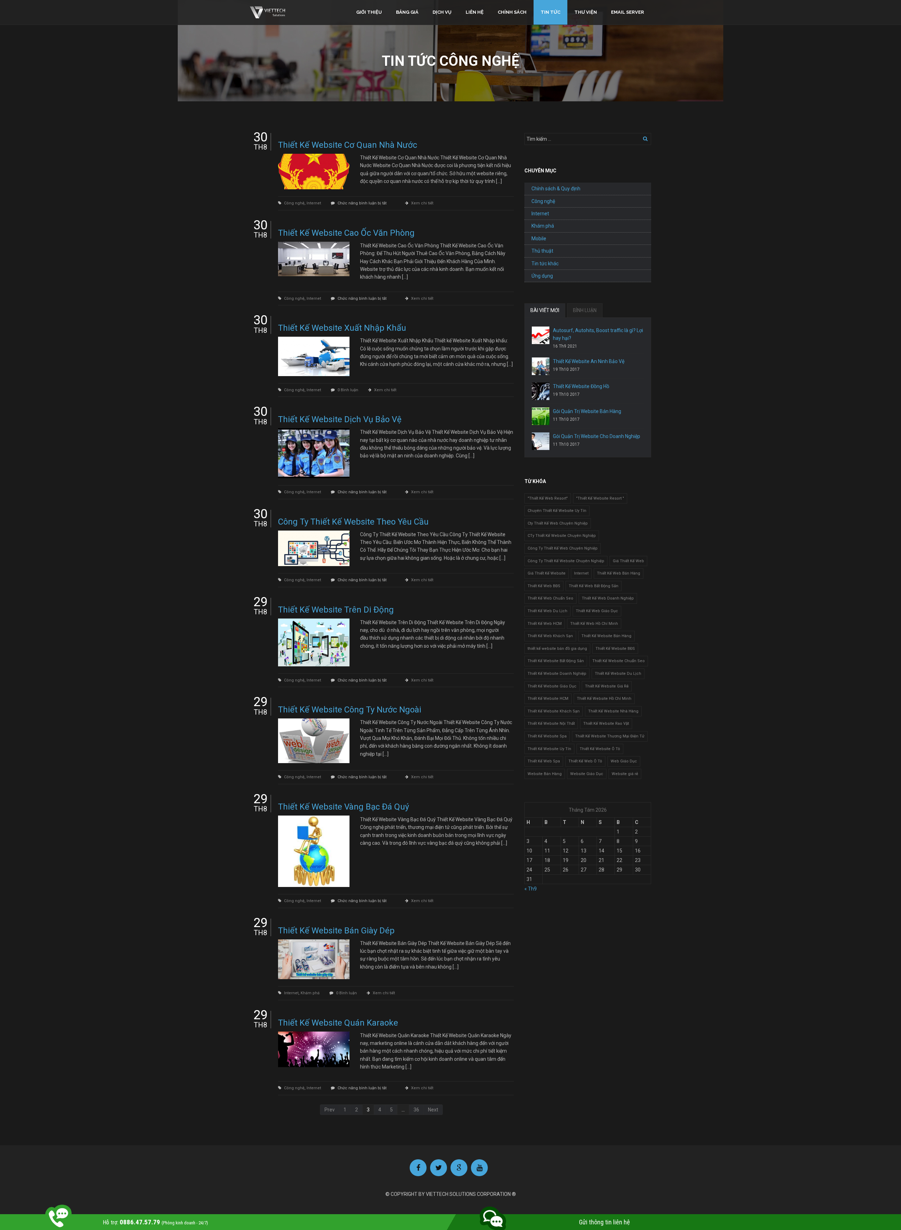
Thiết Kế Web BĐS (544, 586)
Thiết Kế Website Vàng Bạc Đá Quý (343, 807)
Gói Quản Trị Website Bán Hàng (587, 411)
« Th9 (530, 889)
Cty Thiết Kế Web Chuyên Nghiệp (558, 523)
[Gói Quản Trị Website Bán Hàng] (540, 416)
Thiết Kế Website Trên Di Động (336, 610)
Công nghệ (294, 203)
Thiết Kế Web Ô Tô (585, 761)
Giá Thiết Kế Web (628, 561)
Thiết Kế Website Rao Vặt (606, 723)
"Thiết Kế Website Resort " (600, 498)
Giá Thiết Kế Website (547, 573)
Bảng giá (407, 12)
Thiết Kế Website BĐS (615, 648)
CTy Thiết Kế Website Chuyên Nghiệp (562, 535)
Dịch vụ (442, 12)
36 (416, 1109)
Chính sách (512, 12)
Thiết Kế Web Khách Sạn (550, 636)
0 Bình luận (348, 390)
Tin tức (550, 12)
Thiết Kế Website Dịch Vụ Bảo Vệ (340, 419)
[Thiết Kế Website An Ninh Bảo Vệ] (540, 366)
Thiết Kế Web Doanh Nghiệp (608, 598)
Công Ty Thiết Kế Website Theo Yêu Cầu (353, 522)
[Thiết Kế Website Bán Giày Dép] (313, 959)
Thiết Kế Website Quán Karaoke (338, 1023)
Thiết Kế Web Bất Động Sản (593, 586)
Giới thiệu (369, 12)
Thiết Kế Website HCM (548, 698)
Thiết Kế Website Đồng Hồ (581, 386)
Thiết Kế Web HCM (545, 623)
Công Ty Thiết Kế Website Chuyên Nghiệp (566, 561)
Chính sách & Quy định (555, 188)
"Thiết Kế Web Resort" (548, 498)
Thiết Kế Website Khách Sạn (554, 711)
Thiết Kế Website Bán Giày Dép (336, 931)
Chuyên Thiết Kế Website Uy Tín (557, 510)
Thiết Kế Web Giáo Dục (597, 611)
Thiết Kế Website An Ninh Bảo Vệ (588, 361)
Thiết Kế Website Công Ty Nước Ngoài (349, 710)
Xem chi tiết (422, 203)
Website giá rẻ (625, 774)
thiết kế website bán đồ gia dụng (557, 648)
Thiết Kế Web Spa (544, 761)
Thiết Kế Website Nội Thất (551, 723)
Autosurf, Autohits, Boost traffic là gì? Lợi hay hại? (598, 334)
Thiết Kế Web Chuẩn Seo (550, 598)
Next (433, 1109)
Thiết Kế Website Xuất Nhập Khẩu (342, 328)
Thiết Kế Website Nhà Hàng (613, 711)
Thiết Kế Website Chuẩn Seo (618, 661)
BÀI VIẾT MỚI (544, 310)
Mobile (538, 238)
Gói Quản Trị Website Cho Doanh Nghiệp (596, 436)
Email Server (627, 12)
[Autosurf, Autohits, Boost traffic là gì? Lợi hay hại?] (540, 335)
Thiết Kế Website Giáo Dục (552, 686)
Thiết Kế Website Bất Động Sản (556, 661)
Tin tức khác (545, 263)
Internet (314, 203)
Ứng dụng (542, 276)
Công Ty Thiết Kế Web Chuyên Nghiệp (563, 548)
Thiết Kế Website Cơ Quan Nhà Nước (347, 145)
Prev (330, 1109)
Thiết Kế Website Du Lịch (618, 673)
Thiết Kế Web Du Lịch (547, 611)
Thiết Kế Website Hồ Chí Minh (604, 698)
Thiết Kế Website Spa (547, 736)
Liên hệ (475, 12)
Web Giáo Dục (624, 761)
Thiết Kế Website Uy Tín (549, 749)
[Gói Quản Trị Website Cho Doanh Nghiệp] (540, 441)
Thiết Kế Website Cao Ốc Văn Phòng (346, 233)
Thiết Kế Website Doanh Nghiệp (557, 673)
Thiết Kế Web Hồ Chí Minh (594, 623)
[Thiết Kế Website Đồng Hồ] (540, 391)
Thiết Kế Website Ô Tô (600, 749)
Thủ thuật (542, 251)
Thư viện (585, 12)
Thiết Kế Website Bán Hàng (606, 636)
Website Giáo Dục (586, 774)
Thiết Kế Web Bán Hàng (618, 573)
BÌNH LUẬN (585, 310)
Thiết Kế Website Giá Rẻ (607, 686)
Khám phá (310, 993)
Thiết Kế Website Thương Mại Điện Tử (609, 736)
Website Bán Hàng (545, 774)
